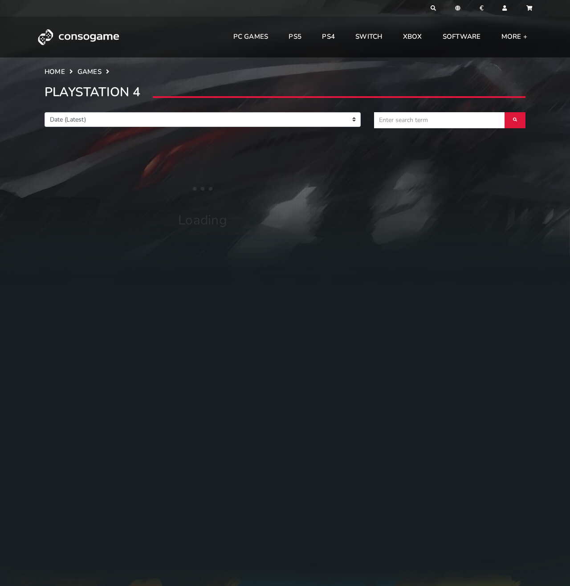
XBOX (412, 36)
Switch (368, 36)
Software (462, 36)
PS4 (328, 36)
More (512, 36)
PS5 (295, 36)
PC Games (251, 36)
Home (55, 71)
